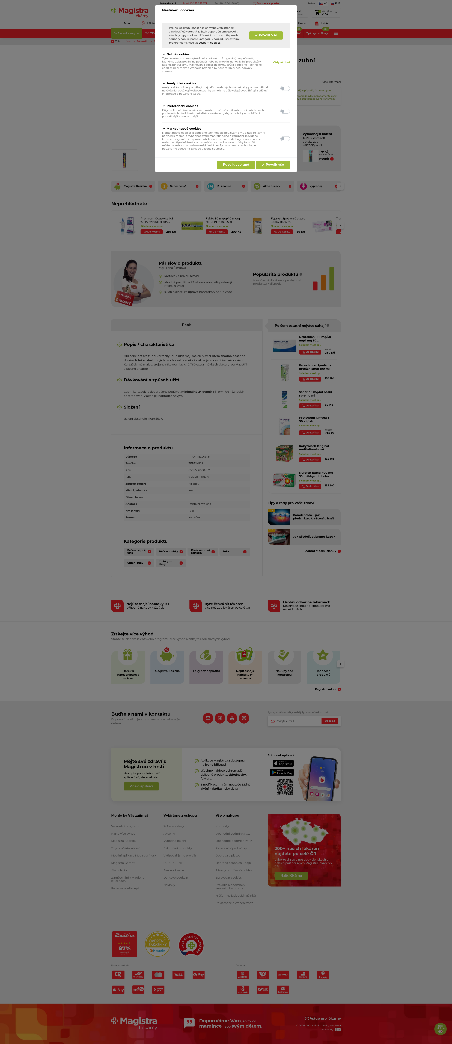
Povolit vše (267, 35)
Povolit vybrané (236, 164)
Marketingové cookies (184, 128)
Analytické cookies (181, 83)
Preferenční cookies (182, 106)
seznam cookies (210, 42)
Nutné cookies (178, 54)
